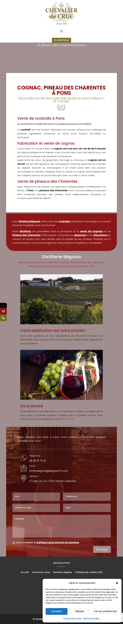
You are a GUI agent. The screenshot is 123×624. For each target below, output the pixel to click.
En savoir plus (61, 40)
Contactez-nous (41, 572)
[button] (117, 583)
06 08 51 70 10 (66, 419)
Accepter (56, 611)
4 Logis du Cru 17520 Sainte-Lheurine (52, 481)
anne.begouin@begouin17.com (48, 471)
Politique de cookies (72, 618)
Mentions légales (91, 618)
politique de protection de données (58, 542)
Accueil (25, 572)
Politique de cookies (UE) (88, 572)
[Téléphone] (3, 317)
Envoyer (102, 549)
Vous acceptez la (47, 542)
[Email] (3, 311)
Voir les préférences (105, 611)
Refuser (80, 611)
